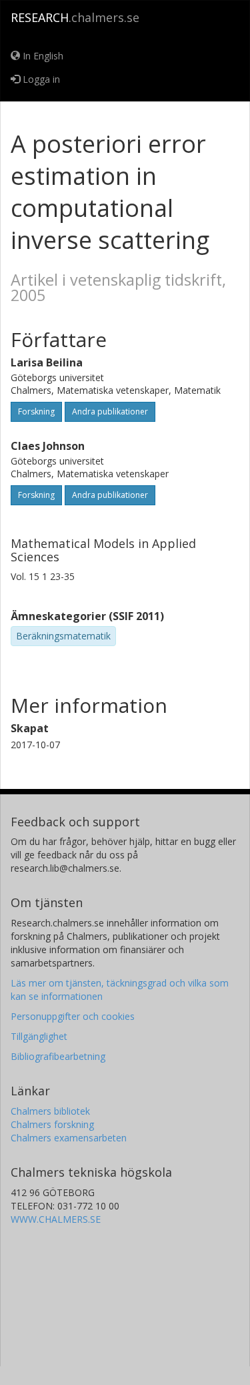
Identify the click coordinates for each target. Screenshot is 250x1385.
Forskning (36, 411)
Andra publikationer (110, 411)
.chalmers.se (75, 17)
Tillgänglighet (39, 1036)
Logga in (40, 79)
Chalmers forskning (52, 1124)
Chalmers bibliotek (50, 1111)
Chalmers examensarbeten (69, 1137)
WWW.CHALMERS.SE (56, 1219)
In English (41, 55)
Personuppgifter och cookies (73, 1016)
